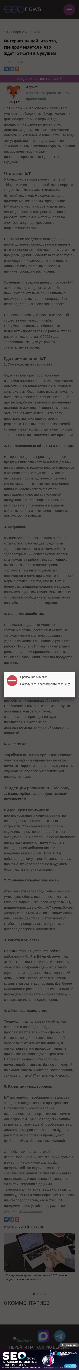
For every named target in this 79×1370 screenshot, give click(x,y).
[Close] (75, 672)
